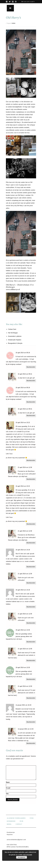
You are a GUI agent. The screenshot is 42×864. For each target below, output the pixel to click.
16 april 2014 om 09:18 (23, 352)
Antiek (13, 23)
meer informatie (27, 854)
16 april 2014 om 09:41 (25, 374)
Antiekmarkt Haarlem (14, 340)
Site (7, 793)
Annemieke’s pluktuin (14, 336)
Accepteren (21, 857)
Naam (8, 782)
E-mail (8, 788)
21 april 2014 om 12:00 (25, 649)
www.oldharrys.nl (13, 289)
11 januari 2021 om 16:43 (23, 705)
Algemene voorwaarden (16, 818)
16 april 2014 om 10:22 (23, 422)
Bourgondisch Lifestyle (15, 343)
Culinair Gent (12, 329)
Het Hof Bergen (13, 333)
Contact (19, 824)
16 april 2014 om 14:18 (23, 550)
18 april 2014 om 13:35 (23, 630)
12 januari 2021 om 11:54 (25, 729)
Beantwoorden (31, 367)
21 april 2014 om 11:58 (25, 467)
